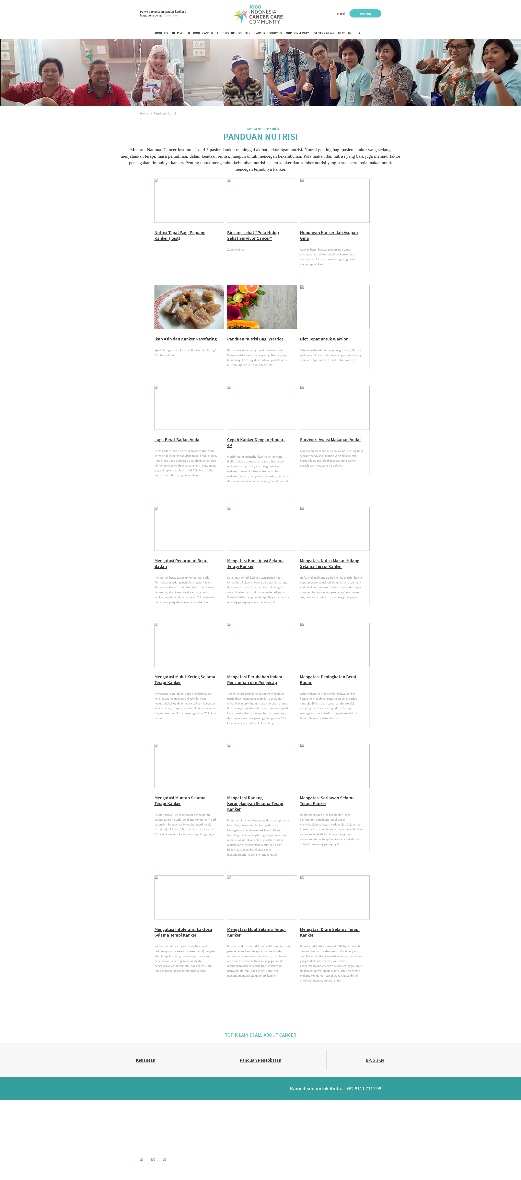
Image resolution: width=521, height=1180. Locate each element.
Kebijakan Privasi (339, 1160)
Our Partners (146, 1128)
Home (144, 113)
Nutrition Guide (213, 1118)
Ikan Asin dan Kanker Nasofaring (185, 339)
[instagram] (167, 1089)
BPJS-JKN (210, 1133)
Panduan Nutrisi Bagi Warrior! (256, 339)
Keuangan (145, 1060)
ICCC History (146, 1118)
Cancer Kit (249, 1139)
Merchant (345, 33)
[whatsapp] (156, 1089)
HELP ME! (176, 1111)
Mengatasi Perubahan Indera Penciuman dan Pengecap (254, 679)
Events (369, 1118)
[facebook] (144, 1089)
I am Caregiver (251, 1128)
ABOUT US (145, 1111)
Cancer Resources (268, 33)
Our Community (297, 33)
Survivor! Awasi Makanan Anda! (330, 439)
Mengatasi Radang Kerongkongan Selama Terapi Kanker (255, 803)
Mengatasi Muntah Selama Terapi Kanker (180, 800)
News (368, 1123)
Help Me (177, 33)
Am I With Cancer (179, 1118)
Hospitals (293, 1118)
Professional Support (299, 1128)
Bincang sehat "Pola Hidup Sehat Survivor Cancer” (253, 235)
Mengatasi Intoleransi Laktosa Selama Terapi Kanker (183, 932)
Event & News (373, 1111)
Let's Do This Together (233, 33)
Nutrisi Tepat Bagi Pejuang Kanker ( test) (179, 235)
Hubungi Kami (314, 1160)
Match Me (333, 1118)
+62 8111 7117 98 (363, 1088)
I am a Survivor (251, 1123)
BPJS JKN (375, 1060)
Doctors (292, 1123)
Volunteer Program (253, 1133)
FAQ (173, 1133)
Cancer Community (338, 1128)
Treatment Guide (213, 1123)
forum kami (172, 15)
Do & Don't (176, 1128)
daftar (365, 13)
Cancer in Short (178, 1123)
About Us (161, 33)
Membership (146, 1123)
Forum (331, 1123)
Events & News (323, 33)
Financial (210, 1128)
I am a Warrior (251, 1118)
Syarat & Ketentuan (368, 1160)
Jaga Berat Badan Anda (176, 439)
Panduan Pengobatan (260, 1060)
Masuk (341, 13)
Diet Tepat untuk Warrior (324, 339)
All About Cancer (200, 33)
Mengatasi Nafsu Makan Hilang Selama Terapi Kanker (329, 563)
